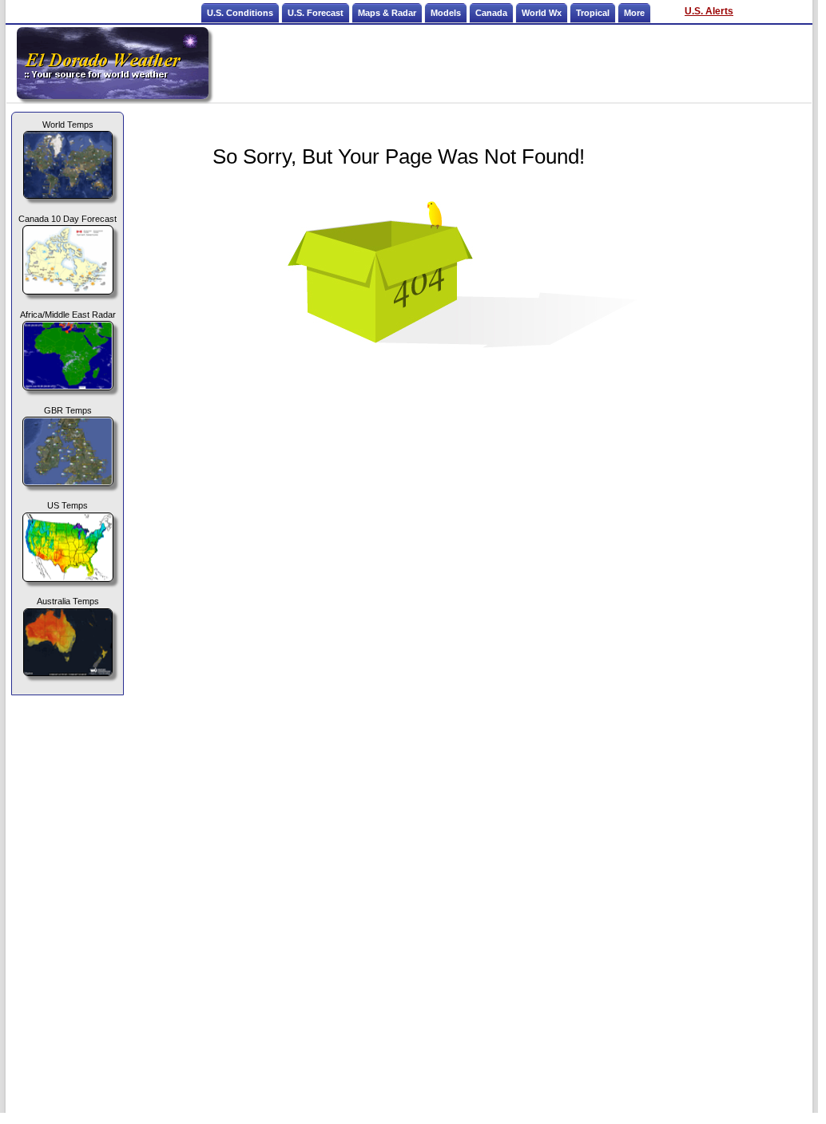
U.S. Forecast (316, 13)
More (634, 13)
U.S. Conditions (240, 13)
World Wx (542, 13)
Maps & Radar (387, 13)
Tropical (593, 13)
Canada (491, 13)
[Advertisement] (511, 63)
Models (446, 13)
